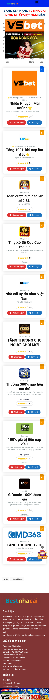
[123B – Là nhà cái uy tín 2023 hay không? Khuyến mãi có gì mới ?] (24, 236)
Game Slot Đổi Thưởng (12, 655)
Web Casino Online (11, 663)
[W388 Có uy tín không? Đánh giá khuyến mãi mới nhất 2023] (24, 333)
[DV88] (24, 143)
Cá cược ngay (18, 122)
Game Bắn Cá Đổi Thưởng (14, 658)
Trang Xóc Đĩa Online (12, 646)
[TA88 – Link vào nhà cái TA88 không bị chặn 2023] (24, 488)
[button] (37, 2)
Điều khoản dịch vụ (11, 686)
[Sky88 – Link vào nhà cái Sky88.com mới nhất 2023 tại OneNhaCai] (24, 378)
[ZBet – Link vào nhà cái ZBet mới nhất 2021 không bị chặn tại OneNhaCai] (24, 433)
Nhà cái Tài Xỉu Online (12, 666)
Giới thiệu (7, 680)
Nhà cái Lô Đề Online (12, 660)
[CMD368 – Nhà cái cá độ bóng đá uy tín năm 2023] (24, 538)
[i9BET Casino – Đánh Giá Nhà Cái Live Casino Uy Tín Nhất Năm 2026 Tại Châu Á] (24, 95)
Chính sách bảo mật (11, 683)
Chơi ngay (18, 357)
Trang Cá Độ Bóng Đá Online (15, 649)
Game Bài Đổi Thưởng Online (15, 652)
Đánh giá (35, 122)
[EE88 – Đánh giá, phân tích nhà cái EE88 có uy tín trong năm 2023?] (24, 189)
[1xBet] (24, 287)
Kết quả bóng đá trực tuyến (14, 669)
